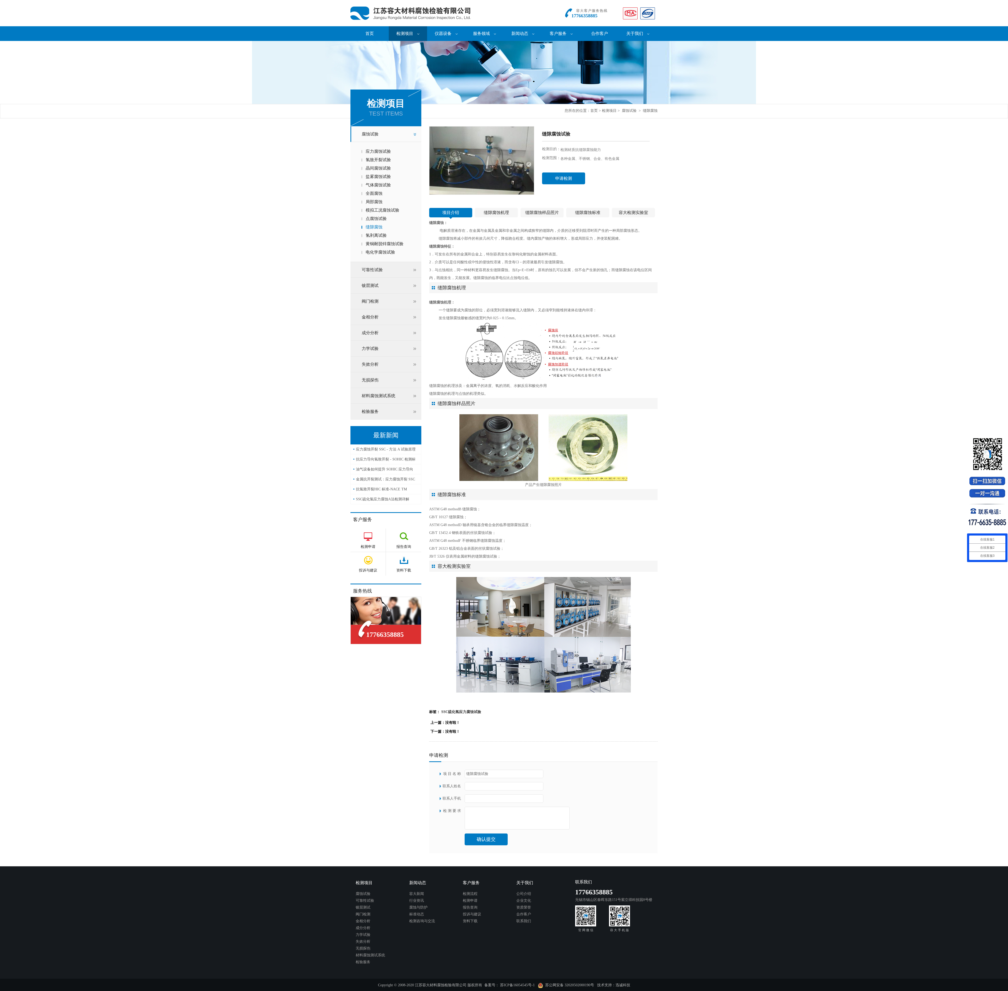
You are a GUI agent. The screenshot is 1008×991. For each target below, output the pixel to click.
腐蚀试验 (629, 111)
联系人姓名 (452, 786)
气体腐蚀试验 (378, 185)
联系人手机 (452, 798)
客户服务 (558, 33)
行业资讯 (416, 901)
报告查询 (470, 907)
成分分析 (370, 333)
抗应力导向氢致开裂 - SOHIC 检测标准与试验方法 (386, 460)
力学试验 (370, 348)
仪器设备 (443, 33)
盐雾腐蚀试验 (378, 176)
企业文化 (523, 901)
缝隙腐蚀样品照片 (542, 212)
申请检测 (563, 178)
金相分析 (370, 317)
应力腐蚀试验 (378, 151)
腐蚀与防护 (418, 907)
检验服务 (370, 411)
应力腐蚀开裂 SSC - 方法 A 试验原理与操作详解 (386, 450)
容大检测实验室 (633, 212)
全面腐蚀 (374, 193)
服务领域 (481, 33)
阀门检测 (370, 301)
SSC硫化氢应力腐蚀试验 (461, 712)
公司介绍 (523, 894)
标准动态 (416, 914)
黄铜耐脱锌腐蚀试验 (384, 244)
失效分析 (370, 364)
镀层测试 (370, 285)
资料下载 (470, 921)
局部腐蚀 (374, 202)
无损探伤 (370, 380)
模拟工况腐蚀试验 (382, 210)
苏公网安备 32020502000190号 (568, 985)
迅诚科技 (623, 985)
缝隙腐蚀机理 (496, 212)
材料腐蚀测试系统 (378, 396)
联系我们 (523, 921)
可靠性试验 (372, 270)
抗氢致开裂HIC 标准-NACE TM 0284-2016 (381, 490)
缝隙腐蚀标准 (587, 212)
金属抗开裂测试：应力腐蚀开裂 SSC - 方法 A (385, 480)
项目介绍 (450, 212)
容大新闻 (416, 894)
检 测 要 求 (452, 811)
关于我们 (634, 33)
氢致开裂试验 (378, 160)
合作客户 (599, 33)
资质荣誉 (523, 907)
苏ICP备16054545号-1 (517, 985)
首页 (369, 33)
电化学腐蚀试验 (380, 252)
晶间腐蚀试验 (378, 168)
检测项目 (404, 33)
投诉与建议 (472, 914)
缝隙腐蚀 (650, 111)
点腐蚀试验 (376, 218)
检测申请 (470, 901)
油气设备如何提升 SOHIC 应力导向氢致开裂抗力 (384, 470)
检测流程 (470, 894)
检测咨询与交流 (422, 921)
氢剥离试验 (376, 235)
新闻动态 (519, 33)
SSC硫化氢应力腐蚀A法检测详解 (382, 499)
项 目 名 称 (452, 774)
